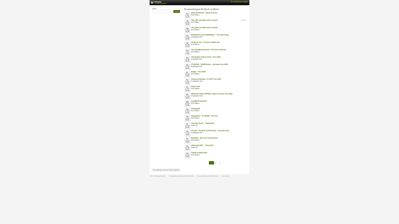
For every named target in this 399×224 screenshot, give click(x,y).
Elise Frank (195, 86)
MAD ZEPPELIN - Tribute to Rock (204, 13)
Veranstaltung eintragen (239, 1)
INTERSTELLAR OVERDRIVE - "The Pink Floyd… (210, 35)
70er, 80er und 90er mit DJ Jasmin (204, 20)
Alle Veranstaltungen (158, 176)
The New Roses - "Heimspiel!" (203, 123)
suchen (177, 11)
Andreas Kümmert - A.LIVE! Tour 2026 (206, 79)
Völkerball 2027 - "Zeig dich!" (202, 145)
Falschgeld (195, 108)
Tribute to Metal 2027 (199, 153)
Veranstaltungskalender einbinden (181, 176)
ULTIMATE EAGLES (199, 101)
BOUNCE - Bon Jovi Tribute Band (204, 138)
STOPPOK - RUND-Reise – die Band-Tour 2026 (209, 64)
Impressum (226, 176)
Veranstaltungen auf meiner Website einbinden (166, 170)
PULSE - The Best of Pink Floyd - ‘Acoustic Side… (211, 130)
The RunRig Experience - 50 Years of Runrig (208, 50)
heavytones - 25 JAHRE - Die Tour (204, 116)
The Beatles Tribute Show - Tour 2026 (205, 57)
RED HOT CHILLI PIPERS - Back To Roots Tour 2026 (211, 94)
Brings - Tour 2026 (198, 72)
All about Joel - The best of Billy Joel (205, 42)
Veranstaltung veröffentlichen (207, 176)
